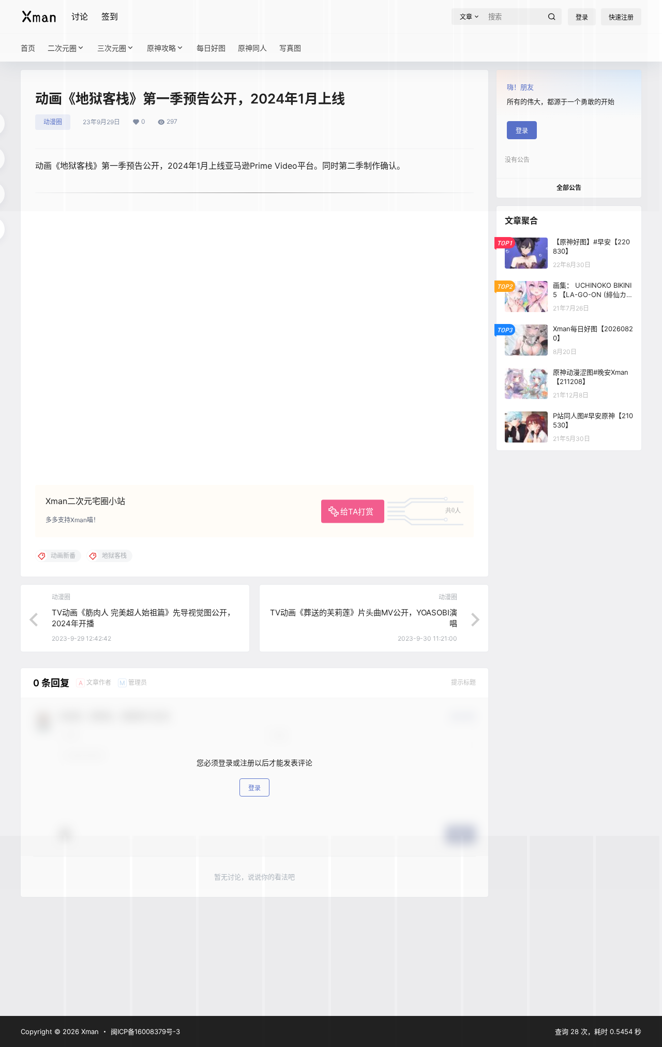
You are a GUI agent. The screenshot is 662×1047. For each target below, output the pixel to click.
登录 (254, 788)
